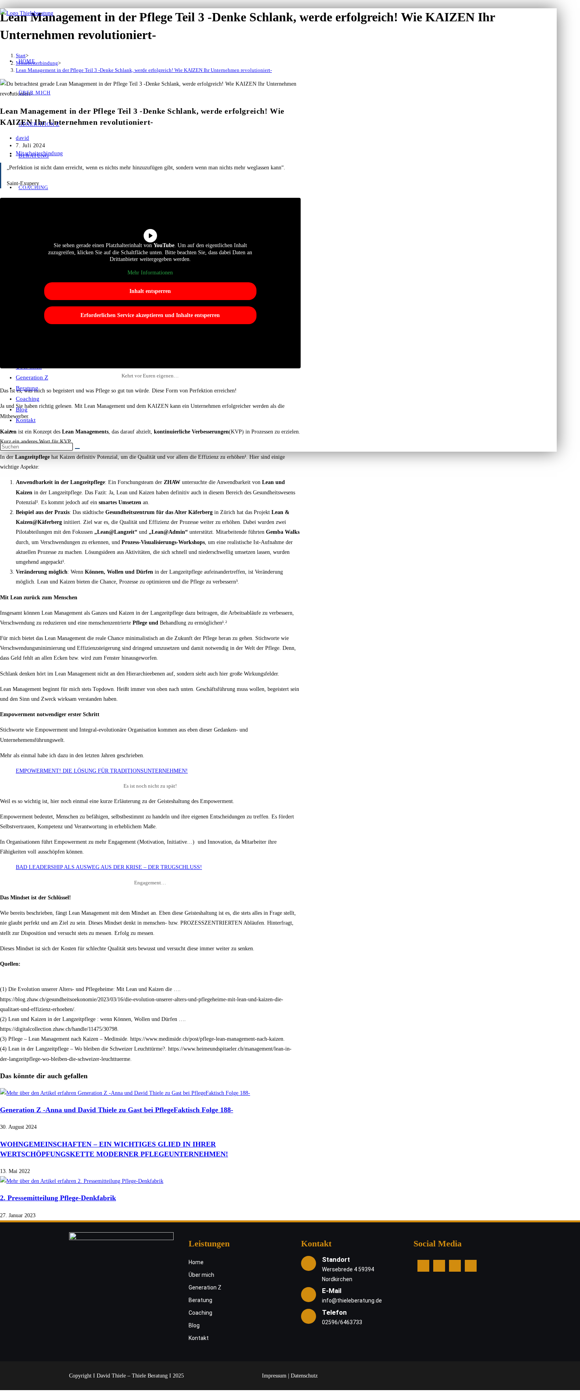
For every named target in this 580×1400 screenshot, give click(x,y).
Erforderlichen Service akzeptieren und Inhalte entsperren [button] (150, 315)
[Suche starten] (77, 448)
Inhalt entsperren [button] (150, 291)
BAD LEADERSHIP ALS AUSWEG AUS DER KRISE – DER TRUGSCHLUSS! (109, 867)
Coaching (27, 399)
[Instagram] (439, 1266)
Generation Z (32, 377)
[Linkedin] (455, 1266)
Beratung (27, 388)
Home (196, 1262)
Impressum (274, 1376)
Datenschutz (304, 1376)
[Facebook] (423, 1266)
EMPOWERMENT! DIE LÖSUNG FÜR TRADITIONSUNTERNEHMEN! (102, 771)
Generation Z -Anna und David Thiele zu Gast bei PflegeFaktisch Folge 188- (116, 1110)
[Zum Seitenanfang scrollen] (3, 1395)
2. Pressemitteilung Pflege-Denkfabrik (58, 1198)
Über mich (201, 1275)
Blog (22, 409)
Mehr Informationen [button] (150, 273)
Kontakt (26, 420)
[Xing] (471, 1266)
